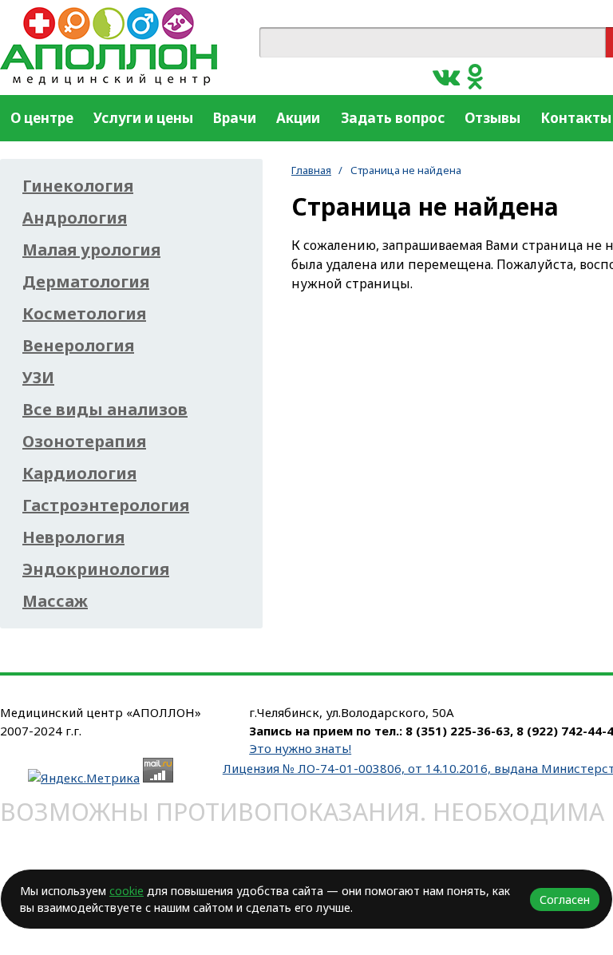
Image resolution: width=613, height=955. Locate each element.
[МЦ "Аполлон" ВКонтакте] (446, 75)
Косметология (84, 314)
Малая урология (91, 250)
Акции (298, 118)
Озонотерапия (84, 442)
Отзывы (492, 118)
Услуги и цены (143, 118)
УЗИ (38, 378)
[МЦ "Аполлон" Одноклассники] (475, 75)
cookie (126, 890)
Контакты (575, 118)
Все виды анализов (105, 410)
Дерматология (85, 282)
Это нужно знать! (300, 748)
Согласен (565, 899)
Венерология (78, 346)
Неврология (73, 537)
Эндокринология (95, 569)
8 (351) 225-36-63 (457, 731)
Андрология (74, 218)
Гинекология (77, 186)
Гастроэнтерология (105, 505)
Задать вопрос (393, 118)
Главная (311, 170)
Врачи (234, 118)
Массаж (55, 601)
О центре (41, 118)
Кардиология (79, 473)
